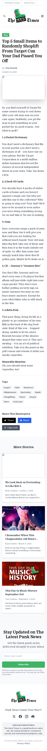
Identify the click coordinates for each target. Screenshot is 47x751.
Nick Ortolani (11, 491)
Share (26, 420)
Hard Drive (29, 3)
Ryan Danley (11, 544)
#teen (6, 402)
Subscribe (23, 664)
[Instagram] (26, 716)
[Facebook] (20, 716)
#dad (17, 388)
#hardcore (28, 388)
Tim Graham (11, 599)
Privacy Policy (23, 743)
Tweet (10, 420)
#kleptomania (10, 392)
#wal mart (17, 402)
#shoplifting (9, 397)
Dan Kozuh (11, 68)
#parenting (25, 392)
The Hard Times (12, 3)
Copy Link (12, 428)
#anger (7, 388)
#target (32, 397)
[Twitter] (14, 716)
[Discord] (32, 716)
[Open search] (4, 16)
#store (22, 397)
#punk (38, 392)
